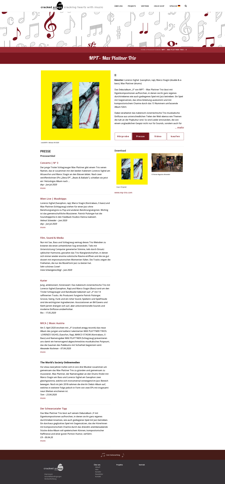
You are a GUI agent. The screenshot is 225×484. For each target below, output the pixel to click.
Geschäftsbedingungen (52, 476)
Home (143, 50)
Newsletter (99, 474)
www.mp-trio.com (123, 192)
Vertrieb (145, 6)
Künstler (98, 472)
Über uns (118, 6)
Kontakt (98, 476)
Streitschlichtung (50, 479)
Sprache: (174, 6)
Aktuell (97, 467)
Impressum (48, 474)
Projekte (132, 6)
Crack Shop (159, 6)
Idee (96, 469)
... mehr (179, 127)
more (42, 188)
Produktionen (153, 50)
